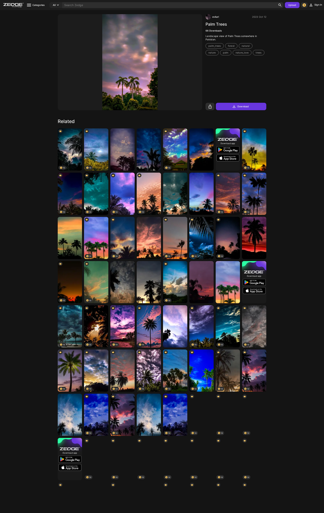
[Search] (279, 5)
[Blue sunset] (149, 149)
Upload (292, 5)
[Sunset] (201, 282)
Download (243, 106)
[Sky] (201, 149)
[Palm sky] (70, 415)
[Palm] (70, 238)
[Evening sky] (175, 194)
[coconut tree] (201, 194)
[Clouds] (175, 326)
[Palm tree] (254, 238)
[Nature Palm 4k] (228, 282)
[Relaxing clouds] (122, 149)
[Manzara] (149, 238)
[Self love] (122, 282)
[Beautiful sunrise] (149, 282)
